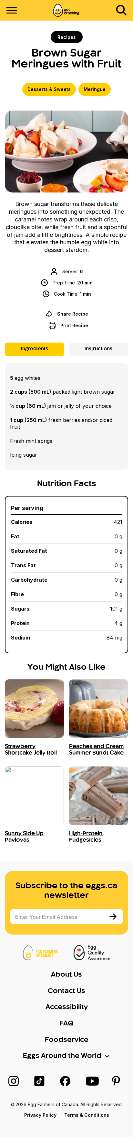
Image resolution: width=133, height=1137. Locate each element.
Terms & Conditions (86, 1115)
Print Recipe (74, 325)
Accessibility (67, 1007)
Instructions (98, 349)
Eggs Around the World (62, 1056)
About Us (66, 974)
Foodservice (66, 1040)
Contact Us (66, 991)
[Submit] (114, 916)
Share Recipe (72, 314)
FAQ (66, 1023)
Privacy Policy (40, 1115)
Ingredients (34, 349)
